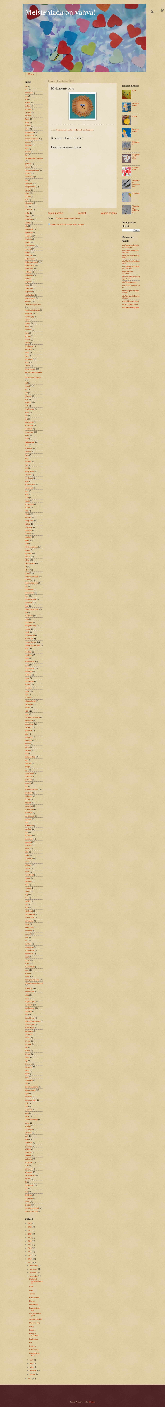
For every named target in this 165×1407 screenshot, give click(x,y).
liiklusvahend (30, 563)
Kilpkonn (32, 1346)
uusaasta (28, 1110)
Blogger (92, 1402)
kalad (27, 326)
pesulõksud (29, 773)
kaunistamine (30, 369)
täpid (27, 1093)
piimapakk (29, 776)
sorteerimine (29, 950)
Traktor (32, 1294)
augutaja (28, 109)
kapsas (28, 340)
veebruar (33, 1371)
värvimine (28, 1169)
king (26, 399)
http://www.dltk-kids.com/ (127, 273)
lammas (28, 534)
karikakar (28, 349)
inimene (28, 216)
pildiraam (28, 780)
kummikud (29, 488)
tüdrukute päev (30, 1100)
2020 (30, 1234)
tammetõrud (29, 1028)
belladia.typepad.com (130, 304)
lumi (26, 596)
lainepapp (28, 527)
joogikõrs (28, 236)
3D (26, 90)
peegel (27, 767)
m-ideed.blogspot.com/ (130, 301)
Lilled (31, 1287)
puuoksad (28, 839)
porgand (28, 803)
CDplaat (28, 112)
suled (27, 963)
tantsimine (29, 1031)
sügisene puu (30, 1001)
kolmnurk (28, 449)
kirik (26, 406)
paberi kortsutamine (32, 717)
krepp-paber (29, 471)
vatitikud (28, 1133)
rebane (27, 878)
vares (27, 1123)
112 (26, 86)
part (26, 760)
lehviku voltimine (31, 547)
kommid (28, 452)
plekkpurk (28, 796)
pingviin (28, 783)
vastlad (28, 1126)
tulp (26, 1083)
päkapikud (29, 858)
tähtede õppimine (31, 1087)
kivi (26, 419)
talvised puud (30, 1025)
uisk (26, 1103)
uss (26, 1106)
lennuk (27, 550)
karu (26, 356)
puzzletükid (29, 826)
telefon (27, 1051)
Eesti (27, 119)
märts (32, 1367)
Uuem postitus (55, 213)
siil (26, 940)
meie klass (29, 639)
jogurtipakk (29, 229)
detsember (34, 1265)
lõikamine (28, 603)
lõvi (71, 130)
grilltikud (28, 164)
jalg (26, 226)
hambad (28, 173)
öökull (27, 1202)
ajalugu (27, 106)
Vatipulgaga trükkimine (135, 209)
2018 (30, 1241)
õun (26, 1192)
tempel (27, 1054)
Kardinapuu (33, 1339)
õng (26, 1188)
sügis (27, 998)
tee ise (27, 1041)
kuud (27, 498)
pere (26, 770)
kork (26, 458)
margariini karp (30, 626)
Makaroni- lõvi (34, 1323)
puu (26, 832)
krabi (27, 468)
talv (26, 1015)
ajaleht (27, 103)
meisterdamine (88, 130)
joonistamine (30, 246)
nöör (26, 711)
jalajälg (27, 223)
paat (26, 714)
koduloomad (29, 442)
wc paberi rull (30, 1175)
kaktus (27, 323)
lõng (26, 606)
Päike (31, 1326)
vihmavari (28, 1143)
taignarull (28, 1011)
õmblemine (29, 1185)
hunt (26, 200)
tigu (26, 1061)
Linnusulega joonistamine (136, 183)
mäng (27, 691)
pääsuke (28, 865)
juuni (32, 1360)
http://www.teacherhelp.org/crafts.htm (130, 246)
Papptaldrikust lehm (135, 157)
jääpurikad (29, 292)
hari (26, 180)
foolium (28, 152)
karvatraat (29, 359)
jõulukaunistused (31, 262)
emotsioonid (29, 135)
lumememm (29, 593)
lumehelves (29, 589)
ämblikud (28, 1195)
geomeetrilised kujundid (34, 158)
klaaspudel (29, 425)
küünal (27, 524)
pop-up (27, 799)
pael (26, 734)
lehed (27, 540)
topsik (27, 1074)
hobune (28, 196)
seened (28, 934)
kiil (26, 389)
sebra (27, 924)
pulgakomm (29, 809)
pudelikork (29, 806)
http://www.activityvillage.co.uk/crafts (130, 267)
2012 (30, 1262)
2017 (30, 1245)
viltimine (28, 1152)
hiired (27, 193)
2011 (30, 1379)
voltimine (28, 1159)
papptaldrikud (30, 757)
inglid (27, 213)
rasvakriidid (29, 875)
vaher (27, 1116)
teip (26, 1048)
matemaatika (30, 635)
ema (26, 129)
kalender (28, 330)
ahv (26, 99)
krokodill (28, 475)
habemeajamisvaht (32, 170)
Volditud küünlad (35, 1319)
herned (27, 190)
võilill (27, 1166)
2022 (30, 1227)
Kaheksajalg (33, 1350)
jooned (27, 242)
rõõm (27, 908)
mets (27, 658)
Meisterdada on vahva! (60, 12)
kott (26, 465)
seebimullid (29, 927)
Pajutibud (135, 193)
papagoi (28, 750)
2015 (30, 1252)
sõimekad (28, 988)
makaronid (78, 130)
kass (27, 363)
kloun (27, 435)
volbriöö (28, 1156)
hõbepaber (29, 203)
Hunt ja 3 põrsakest (34, 1334)
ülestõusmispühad (32, 1208)
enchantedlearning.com (130, 308)
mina (27, 665)
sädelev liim (29, 992)
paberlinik (28, 731)
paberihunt (29, 721)
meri (26, 649)
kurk (26, 494)
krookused (29, 478)
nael (26, 694)
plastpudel (29, 793)
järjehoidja (29, 288)
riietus (27, 891)
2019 (30, 1238)
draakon (28, 116)
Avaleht (82, 213)
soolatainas (29, 947)
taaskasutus (29, 1008)
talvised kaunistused (32, 1021)
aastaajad (28, 93)
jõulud (27, 252)
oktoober (33, 1273)
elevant (28, 126)
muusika (28, 688)
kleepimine (29, 432)
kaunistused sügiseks (33, 378)
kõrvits (27, 507)
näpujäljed (29, 704)
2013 (30, 1259)
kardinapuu (29, 346)
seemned (28, 931)
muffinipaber (29, 668)
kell (26, 383)
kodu (27, 439)
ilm (26, 206)
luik (26, 586)
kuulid (27, 501)
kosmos (28, 462)
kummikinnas (30, 485)
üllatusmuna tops (31, 1211)
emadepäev (29, 132)
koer (26, 445)
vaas (27, 1113)
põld (26, 852)
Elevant (32, 1301)
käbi (26, 511)
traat (26, 1077)
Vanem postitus (109, 213)
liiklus (27, 560)
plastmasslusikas (31, 790)
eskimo (28, 142)
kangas (28, 336)
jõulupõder (29, 275)
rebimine (28, 881)
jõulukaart (28, 255)
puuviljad (28, 842)
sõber (27, 977)
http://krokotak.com (129, 282)
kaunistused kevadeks (33, 372)
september (34, 1276)
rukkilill (27, 901)
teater (27, 1038)
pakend (28, 744)
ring (26, 895)
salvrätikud (29, 921)
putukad (28, 829)
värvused (28, 1172)
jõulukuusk (29, 269)
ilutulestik (28, 210)
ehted (27, 122)
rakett (27, 872)
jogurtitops (29, 233)
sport (27, 957)
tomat (27, 1070)
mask (27, 632)
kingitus (28, 402)
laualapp (28, 537)
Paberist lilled (135, 169)
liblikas (27, 557)
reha (26, 885)
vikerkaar (28, 1146)
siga (26, 937)
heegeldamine (30, 187)
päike (27, 855)
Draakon (32, 1330)
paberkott (28, 727)
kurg (26, 491)
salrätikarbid (29, 918)
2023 (30, 1223)
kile (26, 393)
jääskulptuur (29, 295)
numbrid (28, 698)
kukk (27, 481)
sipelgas (28, 944)
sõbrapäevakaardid (32, 980)
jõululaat (28, 272)
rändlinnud (29, 911)
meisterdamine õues (32, 645)
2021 (30, 1230)
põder (27, 849)
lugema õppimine (31, 583)
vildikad (28, 1149)
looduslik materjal (31, 576)
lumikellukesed (30, 599)
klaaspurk (28, 429)
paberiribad (29, 724)
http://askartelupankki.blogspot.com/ (131, 278)
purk (26, 822)
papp (27, 754)
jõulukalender (30, 259)
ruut (26, 904)
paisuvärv (28, 737)
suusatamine (30, 967)
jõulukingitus (29, 265)
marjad (27, 629)
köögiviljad (29, 521)
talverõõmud (29, 1018)
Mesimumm (33, 1305)
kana (27, 333)
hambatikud (29, 177)
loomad (28, 580)
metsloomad (29, 662)
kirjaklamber (29, 409)
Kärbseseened (34, 1297)
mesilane (28, 655)
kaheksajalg (29, 317)
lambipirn (28, 530)
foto (26, 155)
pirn (26, 786)
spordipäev (29, 954)
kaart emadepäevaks (33, 305)
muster (27, 685)
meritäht (28, 652)
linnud (27, 573)
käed (27, 514)
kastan (27, 366)
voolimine (28, 1162)
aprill (32, 1363)
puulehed (28, 836)
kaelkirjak (28, 313)
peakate (28, 763)
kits (26, 416)
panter (27, 747)
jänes (27, 285)
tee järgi (28, 1044)
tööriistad (28, 1097)
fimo (26, 149)
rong (26, 898)
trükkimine (29, 1080)
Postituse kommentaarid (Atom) (68, 218)
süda (27, 995)
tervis (27, 1057)
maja (27, 619)
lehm (27, 544)
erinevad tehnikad (31, 139)
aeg (26, 96)
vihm (27, 1139)
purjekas (28, 819)
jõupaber (28, 282)
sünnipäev (29, 1005)
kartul (27, 353)
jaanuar (33, 1374)
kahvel (27, 320)
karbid (27, 343)
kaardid (28, 301)
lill (26, 567)
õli (26, 1182)
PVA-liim (28, 845)
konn (27, 455)
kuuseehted (29, 504)
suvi (26, 970)
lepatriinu (28, 553)
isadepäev (29, 219)
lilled (26, 570)
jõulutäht (28, 278)
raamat (27, 868)
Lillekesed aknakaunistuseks (36, 1281)
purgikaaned (29, 816)
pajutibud (28, 740)
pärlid (27, 862)
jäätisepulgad (30, 298)
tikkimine (28, 1064)
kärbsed (28, 517)
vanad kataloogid (31, 1120)
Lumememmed (135, 104)
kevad (27, 386)
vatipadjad (29, 1130)
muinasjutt (29, 671)
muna (27, 678)
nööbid (27, 708)
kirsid (27, 412)
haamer (28, 167)
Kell (30, 1343)
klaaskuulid (29, 422)
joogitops (28, 239)
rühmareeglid (30, 914)
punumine (28, 813)
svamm (28, 973)
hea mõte (28, 183)
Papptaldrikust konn (34, 1354)
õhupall (27, 1179)
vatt (26, 1136)
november (34, 1269)
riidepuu (28, 888)
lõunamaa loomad (62, 130)
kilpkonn (28, 396)
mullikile (28, 675)
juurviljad (28, 249)
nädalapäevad (30, 701)
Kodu (31, 74)
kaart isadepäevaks (32, 310)
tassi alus (28, 1034)
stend (27, 960)
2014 (30, 1255)
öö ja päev (29, 1198)
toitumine (28, 1067)
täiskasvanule (30, 1090)
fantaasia (28, 145)
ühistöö (28, 1205)
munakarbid (29, 681)
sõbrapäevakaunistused (34, 983)
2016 (30, 1248)
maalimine (29, 616)
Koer (31, 1290)
